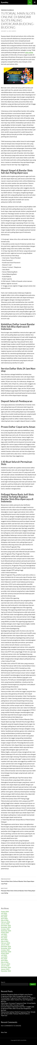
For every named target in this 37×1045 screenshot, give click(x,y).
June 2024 (4, 957)
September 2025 (6, 931)
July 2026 (4, 913)
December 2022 (6, 971)
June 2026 (4, 915)
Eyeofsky (4, 2)
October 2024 (5, 950)
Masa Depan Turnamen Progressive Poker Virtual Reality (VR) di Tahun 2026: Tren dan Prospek (18, 1004)
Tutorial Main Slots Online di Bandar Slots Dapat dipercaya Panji (18, 881)
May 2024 (4, 959)
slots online (29, 52)
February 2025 (5, 943)
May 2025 (4, 938)
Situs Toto (4, 1032)
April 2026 (4, 918)
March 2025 (4, 941)
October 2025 (5, 929)
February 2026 (5, 922)
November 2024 (6, 948)
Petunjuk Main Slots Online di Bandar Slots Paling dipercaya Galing (18, 891)
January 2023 (5, 969)
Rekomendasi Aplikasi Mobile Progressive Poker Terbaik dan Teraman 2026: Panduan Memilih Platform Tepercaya (18, 1013)
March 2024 (4, 962)
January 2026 (5, 924)
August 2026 (5, 911)
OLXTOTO (23, 1040)
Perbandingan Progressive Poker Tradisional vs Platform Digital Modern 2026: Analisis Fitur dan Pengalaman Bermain (18, 999)
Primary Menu (34, 2)
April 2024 (4, 960)
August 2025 (5, 932)
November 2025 (6, 927)
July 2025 (4, 934)
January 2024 (5, 966)
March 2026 (4, 920)
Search (3, 982)
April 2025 (4, 939)
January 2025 (5, 945)
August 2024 (5, 953)
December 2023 (6, 967)
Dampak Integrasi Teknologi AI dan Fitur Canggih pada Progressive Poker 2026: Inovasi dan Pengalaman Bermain (17, 1008)
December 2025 (6, 925)
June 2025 (4, 936)
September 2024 (6, 952)
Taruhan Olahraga (7, 10)
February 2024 (5, 964)
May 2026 (4, 917)
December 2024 (6, 946)
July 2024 (4, 955)
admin (14, 31)
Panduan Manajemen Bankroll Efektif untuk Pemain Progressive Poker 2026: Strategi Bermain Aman (17, 995)
